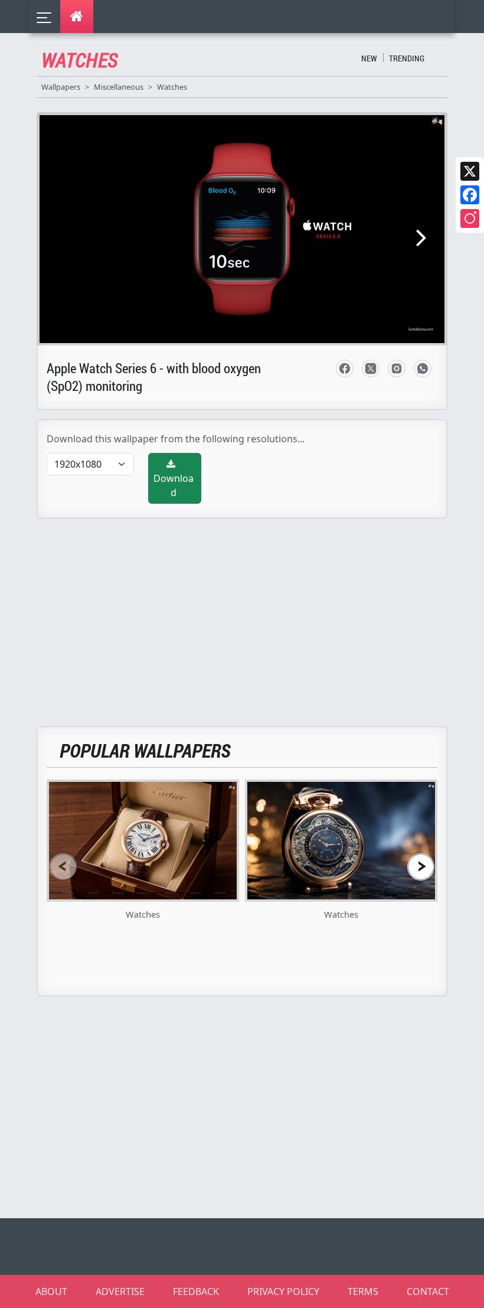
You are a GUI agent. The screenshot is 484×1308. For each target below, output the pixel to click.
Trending (406, 58)
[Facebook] (470, 195)
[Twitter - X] (371, 368)
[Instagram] (470, 218)
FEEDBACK (196, 1291)
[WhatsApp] (422, 368)
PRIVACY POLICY (283, 1291)
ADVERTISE (120, 1291)
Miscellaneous (118, 86)
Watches (172, 86)
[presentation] (63, 866)
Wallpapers (60, 86)
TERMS (363, 1291)
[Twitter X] (470, 171)
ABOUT (51, 1291)
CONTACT (428, 1291)
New (369, 58)
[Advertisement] (249, 615)
